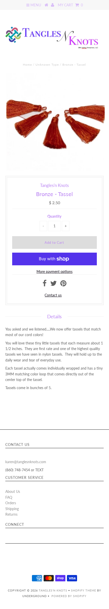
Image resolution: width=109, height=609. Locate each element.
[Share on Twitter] (53, 284)
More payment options (54, 271)
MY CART (70, 5)
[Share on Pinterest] (63, 284)
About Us (12, 491)
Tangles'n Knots (53, 590)
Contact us (53, 295)
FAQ (8, 497)
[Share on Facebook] (45, 284)
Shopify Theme (83, 590)
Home (27, 64)
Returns (11, 514)
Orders (10, 503)
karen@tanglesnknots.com (25, 462)
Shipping (12, 509)
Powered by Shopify (68, 596)
